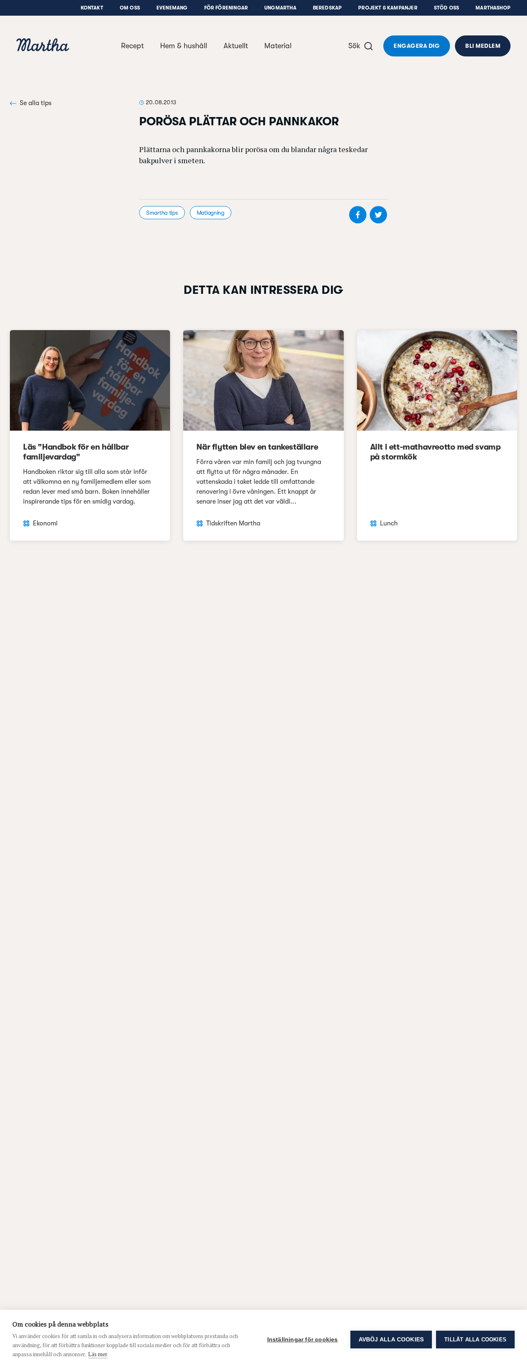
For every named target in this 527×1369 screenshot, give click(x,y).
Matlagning (210, 212)
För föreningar (226, 8)
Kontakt (92, 8)
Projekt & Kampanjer (387, 8)
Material (277, 46)
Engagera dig (417, 45)
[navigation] (42, 46)
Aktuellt (236, 46)
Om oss (130, 8)
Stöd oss (446, 8)
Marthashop (493, 8)
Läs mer (97, 1354)
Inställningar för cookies (302, 1339)
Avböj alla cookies (391, 1339)
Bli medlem (482, 45)
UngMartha (280, 8)
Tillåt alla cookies (475, 1339)
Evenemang (172, 8)
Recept (132, 46)
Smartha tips (162, 212)
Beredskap (327, 8)
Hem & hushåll (183, 46)
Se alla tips (35, 103)
